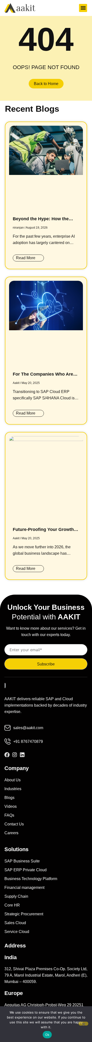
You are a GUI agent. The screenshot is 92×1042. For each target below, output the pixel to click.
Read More (25, 258)
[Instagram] (14, 754)
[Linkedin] (22, 754)
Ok (47, 1035)
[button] (83, 8)
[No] (83, 1024)
